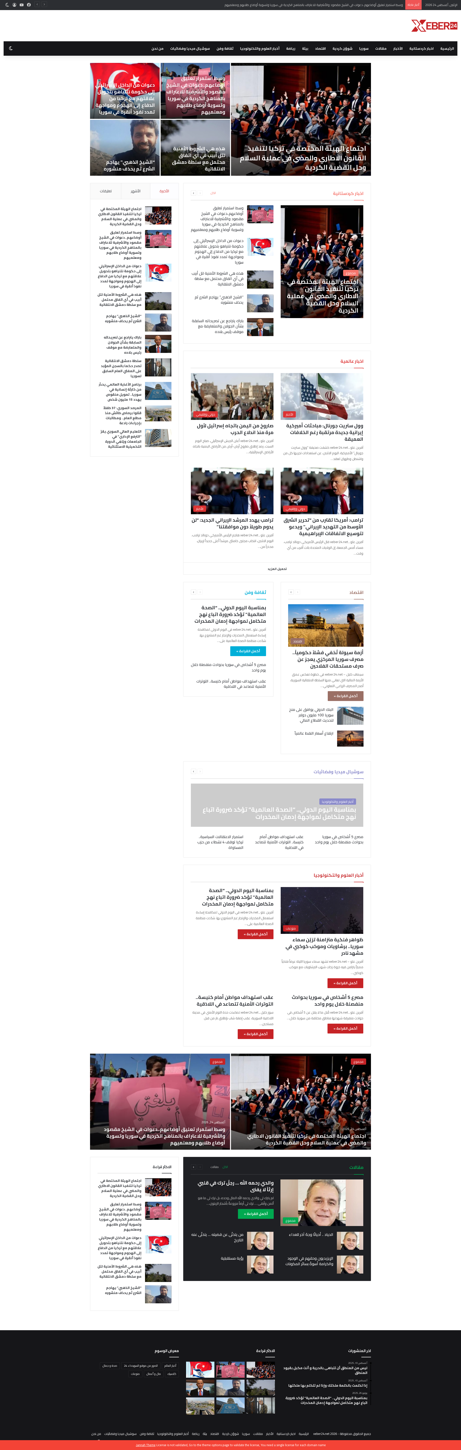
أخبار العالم (170, 1365)
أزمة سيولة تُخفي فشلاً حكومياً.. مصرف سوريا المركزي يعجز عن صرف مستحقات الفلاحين (328, 659)
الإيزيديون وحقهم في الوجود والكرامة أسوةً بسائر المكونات (309, 1261)
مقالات (381, 48)
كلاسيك (172, 1374)
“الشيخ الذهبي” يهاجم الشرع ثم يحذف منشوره (219, 299)
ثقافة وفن (225, 48)
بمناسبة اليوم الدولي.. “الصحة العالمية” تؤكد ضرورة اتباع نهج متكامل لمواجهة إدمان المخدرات (230, 614)
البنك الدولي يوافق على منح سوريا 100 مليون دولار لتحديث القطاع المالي (311, 715)
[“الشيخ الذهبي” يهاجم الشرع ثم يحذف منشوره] (260, 303)
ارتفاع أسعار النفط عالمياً (314, 733)
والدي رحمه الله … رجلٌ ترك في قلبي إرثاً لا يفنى (236, 1186)
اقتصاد (320, 48)
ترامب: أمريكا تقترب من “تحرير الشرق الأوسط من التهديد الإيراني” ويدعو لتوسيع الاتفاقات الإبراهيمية (323, 526)
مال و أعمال (153, 1374)
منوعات (135, 1374)
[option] (223, 119)
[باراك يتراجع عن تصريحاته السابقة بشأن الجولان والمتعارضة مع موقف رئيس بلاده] (294, 119)
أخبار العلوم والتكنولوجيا (259, 48)
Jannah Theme (146, 1445)
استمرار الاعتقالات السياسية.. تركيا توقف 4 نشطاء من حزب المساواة (220, 842)
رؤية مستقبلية (232, 1258)
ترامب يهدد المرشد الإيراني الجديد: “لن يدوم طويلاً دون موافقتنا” (232, 523)
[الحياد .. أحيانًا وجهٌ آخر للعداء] (350, 1241)
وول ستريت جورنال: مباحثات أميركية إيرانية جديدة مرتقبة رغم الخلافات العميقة (324, 432)
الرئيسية (447, 48)
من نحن (158, 48)
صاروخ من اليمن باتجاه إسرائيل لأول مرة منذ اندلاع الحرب (235, 429)
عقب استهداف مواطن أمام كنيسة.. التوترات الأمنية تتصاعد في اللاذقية (231, 683)
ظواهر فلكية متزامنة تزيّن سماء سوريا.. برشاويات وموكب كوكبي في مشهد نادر (324, 946)
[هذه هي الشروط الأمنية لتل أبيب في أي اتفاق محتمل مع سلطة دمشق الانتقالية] (260, 280)
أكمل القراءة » (346, 696)
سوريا (364, 48)
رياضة (290, 48)
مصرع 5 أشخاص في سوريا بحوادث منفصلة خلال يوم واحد (228, 667)
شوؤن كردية (342, 48)
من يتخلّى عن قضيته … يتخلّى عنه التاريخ (217, 1237)
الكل (213, 193)
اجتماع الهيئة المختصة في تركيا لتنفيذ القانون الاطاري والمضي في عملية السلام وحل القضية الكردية (119, 216)
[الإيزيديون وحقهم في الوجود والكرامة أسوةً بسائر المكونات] (350, 1265)
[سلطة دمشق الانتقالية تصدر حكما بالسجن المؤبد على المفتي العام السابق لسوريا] (158, 367)
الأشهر (135, 190)
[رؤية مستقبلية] (260, 1265)
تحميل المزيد (277, 569)
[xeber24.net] (434, 26)
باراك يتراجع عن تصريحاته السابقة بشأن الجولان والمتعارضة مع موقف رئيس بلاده (296, 163)
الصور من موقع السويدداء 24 (141, 1365)
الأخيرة (164, 190)
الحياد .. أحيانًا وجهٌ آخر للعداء (311, 1234)
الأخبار (398, 48)
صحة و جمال (110, 1365)
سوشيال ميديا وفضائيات (190, 48)
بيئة (305, 48)
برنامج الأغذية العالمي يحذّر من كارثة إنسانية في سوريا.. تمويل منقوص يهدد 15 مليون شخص (119, 101)
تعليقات (106, 190)
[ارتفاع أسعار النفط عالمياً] (350, 738)
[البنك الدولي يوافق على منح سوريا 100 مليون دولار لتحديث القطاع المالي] (350, 716)
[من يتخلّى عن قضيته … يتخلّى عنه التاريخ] (260, 1241)
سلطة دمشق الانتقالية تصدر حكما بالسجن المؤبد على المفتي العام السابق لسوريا (190, 101)
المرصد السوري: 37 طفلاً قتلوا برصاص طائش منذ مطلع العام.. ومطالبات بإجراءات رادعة (191, 158)
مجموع (358, 1061)
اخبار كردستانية (421, 48)
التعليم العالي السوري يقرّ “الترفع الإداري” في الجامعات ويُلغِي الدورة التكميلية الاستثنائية (119, 158)
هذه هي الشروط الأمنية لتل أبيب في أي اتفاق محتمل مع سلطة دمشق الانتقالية (217, 279)
